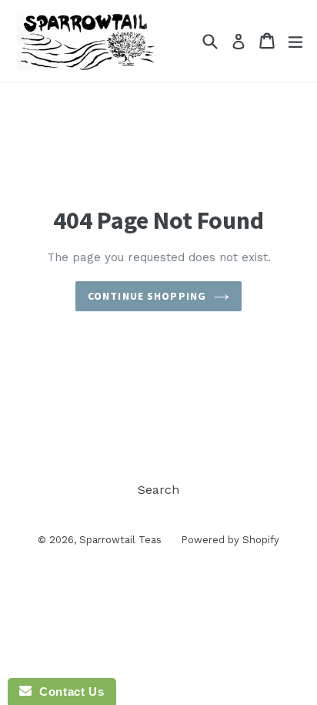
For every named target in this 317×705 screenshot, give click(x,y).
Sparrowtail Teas (120, 540)
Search (158, 489)
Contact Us (68, 691)
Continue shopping (147, 296)
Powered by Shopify (230, 540)
